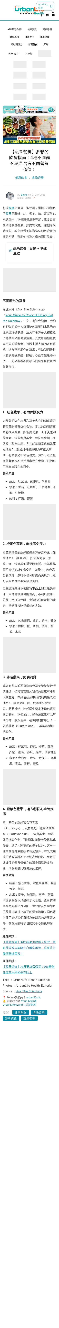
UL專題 (28, 53)
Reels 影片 (13, 53)
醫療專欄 (47, 29)
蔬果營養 (29, 1018)
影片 (46, 44)
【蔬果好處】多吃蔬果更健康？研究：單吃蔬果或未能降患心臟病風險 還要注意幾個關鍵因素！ (29, 947)
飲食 (11, 208)
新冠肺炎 (33, 44)
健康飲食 (44, 36)
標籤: (7, 1012)
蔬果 (8, 213)
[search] (53, 11)
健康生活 (29, 36)
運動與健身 (16, 44)
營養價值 (11, 1018)
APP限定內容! (14, 29)
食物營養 (37, 177)
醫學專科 (14, 36)
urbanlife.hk (33, 997)
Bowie (24, 194)
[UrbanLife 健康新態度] (29, 10)
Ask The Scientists (29, 991)
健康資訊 (32, 29)
